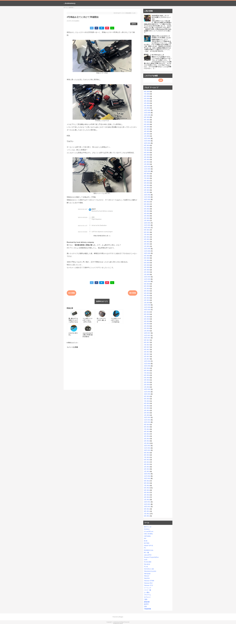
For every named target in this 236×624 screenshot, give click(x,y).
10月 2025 (147, 115)
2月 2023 (147, 190)
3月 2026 (147, 103)
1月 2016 (147, 387)
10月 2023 (147, 171)
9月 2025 (147, 117)
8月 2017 (147, 342)
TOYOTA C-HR (149, 569)
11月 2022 (147, 197)
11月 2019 (147, 279)
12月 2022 (147, 194)
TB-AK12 (147, 564)
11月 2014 (147, 420)
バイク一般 (147, 590)
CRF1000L (147, 536)
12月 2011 (147, 502)
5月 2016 (147, 377)
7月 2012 (147, 485)
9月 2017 (147, 340)
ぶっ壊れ (147, 592)
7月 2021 (147, 234)
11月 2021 (147, 225)
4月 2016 (147, 380)
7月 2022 (147, 206)
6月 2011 (147, 516)
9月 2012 (147, 481)
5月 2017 (147, 349)
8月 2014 (147, 427)
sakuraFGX (147, 555)
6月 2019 (147, 291)
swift (145, 559)
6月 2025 (147, 124)
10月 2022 (147, 199)
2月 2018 (147, 328)
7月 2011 (147, 513)
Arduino (146, 529)
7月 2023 (147, 178)
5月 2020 (147, 265)
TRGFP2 (147, 578)
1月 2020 (147, 274)
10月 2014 (147, 422)
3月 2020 (147, 270)
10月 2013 (147, 450)
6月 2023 (147, 180)
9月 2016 (147, 368)
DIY (145, 538)
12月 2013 (147, 445)
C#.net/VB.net (148, 531)
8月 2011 (147, 511)
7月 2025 (147, 122)
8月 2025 (147, 119)
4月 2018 (147, 323)
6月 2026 (147, 96)
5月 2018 (147, 321)
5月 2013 (147, 462)
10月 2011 (147, 506)
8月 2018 (147, 314)
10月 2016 (147, 366)
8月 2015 (147, 398)
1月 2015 (147, 415)
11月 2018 (147, 307)
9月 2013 (147, 452)
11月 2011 (147, 504)
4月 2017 (147, 352)
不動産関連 (147, 609)
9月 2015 (147, 396)
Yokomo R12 (148, 583)
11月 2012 (147, 476)
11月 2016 (147, 363)
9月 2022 (147, 201)
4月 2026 (147, 101)
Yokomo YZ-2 (148, 585)
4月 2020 (147, 267)
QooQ (121, 623)
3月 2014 (147, 438)
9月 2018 (147, 312)
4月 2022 (147, 213)
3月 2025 (147, 131)
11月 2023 (147, 169)
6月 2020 (147, 262)
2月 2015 (147, 413)
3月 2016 (147, 382)
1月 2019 (147, 302)
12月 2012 (147, 473)
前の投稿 (132, 293)
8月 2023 (147, 176)
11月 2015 (147, 391)
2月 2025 (147, 134)
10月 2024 (147, 143)
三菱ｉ (146, 599)
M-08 (145, 541)
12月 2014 (147, 417)
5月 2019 (147, 293)
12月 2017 (147, 333)
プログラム (147, 594)
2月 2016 (147, 384)
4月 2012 (147, 492)
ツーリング (147, 588)
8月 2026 (147, 91)
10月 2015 (147, 394)
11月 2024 (147, 141)
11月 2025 (147, 112)
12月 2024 (147, 138)
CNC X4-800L (148, 534)
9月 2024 (147, 145)
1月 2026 (147, 108)
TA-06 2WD (147, 562)
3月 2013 (147, 466)
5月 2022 (147, 211)
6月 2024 (147, 152)
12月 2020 (147, 248)
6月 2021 (147, 237)
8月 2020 (147, 258)
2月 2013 (147, 469)
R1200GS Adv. (148, 550)
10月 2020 (147, 253)
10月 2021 (147, 227)
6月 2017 (147, 347)
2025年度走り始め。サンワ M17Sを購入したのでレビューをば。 (161, 17)
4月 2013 (147, 464)
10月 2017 (147, 337)
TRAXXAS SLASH (150, 571)
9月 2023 (147, 173)
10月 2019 (147, 281)
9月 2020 (147, 255)
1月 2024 (147, 164)
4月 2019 (147, 295)
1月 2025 (147, 136)
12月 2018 (147, 305)
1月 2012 (147, 499)
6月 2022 (147, 209)
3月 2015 (147, 410)
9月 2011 (147, 509)
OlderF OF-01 (148, 545)
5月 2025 (147, 126)
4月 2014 (147, 436)
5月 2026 (147, 98)
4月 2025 (147, 129)
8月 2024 (147, 148)
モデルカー (147, 597)
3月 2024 (147, 159)
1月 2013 (147, 471)
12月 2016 (147, 361)
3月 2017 (147, 354)
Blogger (121, 616)
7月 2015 (147, 401)
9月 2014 (147, 424)
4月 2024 (147, 157)
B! (102, 28)
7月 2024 (147, 150)
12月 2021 (147, 223)
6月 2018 (147, 319)
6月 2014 (147, 431)
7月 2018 (147, 316)
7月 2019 (147, 288)
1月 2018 (147, 330)
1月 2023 (147, 192)
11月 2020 (147, 251)
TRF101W (147, 573)
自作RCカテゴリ (102, 301)
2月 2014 (147, 441)
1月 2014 (147, 443)
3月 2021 (147, 244)
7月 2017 (147, 345)
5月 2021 (147, 239)
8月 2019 (147, 286)
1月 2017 (147, 359)
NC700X (146, 543)
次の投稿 (71, 293)
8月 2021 (147, 232)
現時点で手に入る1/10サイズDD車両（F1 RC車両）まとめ (161, 36)
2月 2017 (147, 356)
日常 (145, 606)
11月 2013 (147, 448)
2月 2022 (147, 218)
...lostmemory (69, 3)
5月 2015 (147, 406)
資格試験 (147, 602)
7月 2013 (147, 457)
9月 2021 (147, 230)
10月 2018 (147, 309)
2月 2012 (147, 497)
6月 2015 (147, 403)
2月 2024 (147, 162)
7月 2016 (147, 373)
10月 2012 (147, 478)
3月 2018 (147, 326)
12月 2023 (147, 166)
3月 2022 (147, 216)
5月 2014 (147, 434)
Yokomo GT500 (149, 580)
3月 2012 (147, 495)
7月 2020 (147, 260)
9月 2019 (147, 284)
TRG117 (146, 576)
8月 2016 (147, 370)
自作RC (134, 24)
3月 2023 (147, 187)
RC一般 (146, 552)
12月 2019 (147, 277)
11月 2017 (147, 335)
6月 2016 (147, 375)
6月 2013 (147, 459)
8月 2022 (147, 204)
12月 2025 (147, 110)
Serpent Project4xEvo (151, 557)
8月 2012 (147, 483)
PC (145, 548)
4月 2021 (147, 241)
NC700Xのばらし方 (158, 55)
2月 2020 (147, 272)
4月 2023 (147, 185)
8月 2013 (147, 455)
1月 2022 (147, 220)
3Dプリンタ (147, 527)
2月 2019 (147, 300)
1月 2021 (147, 246)
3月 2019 (147, 298)
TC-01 (146, 566)
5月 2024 (147, 155)
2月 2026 (147, 105)
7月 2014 (147, 429)
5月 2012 (147, 490)
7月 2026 (147, 94)
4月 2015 (147, 408)
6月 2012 (147, 488)
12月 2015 (147, 389)
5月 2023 (147, 183)
